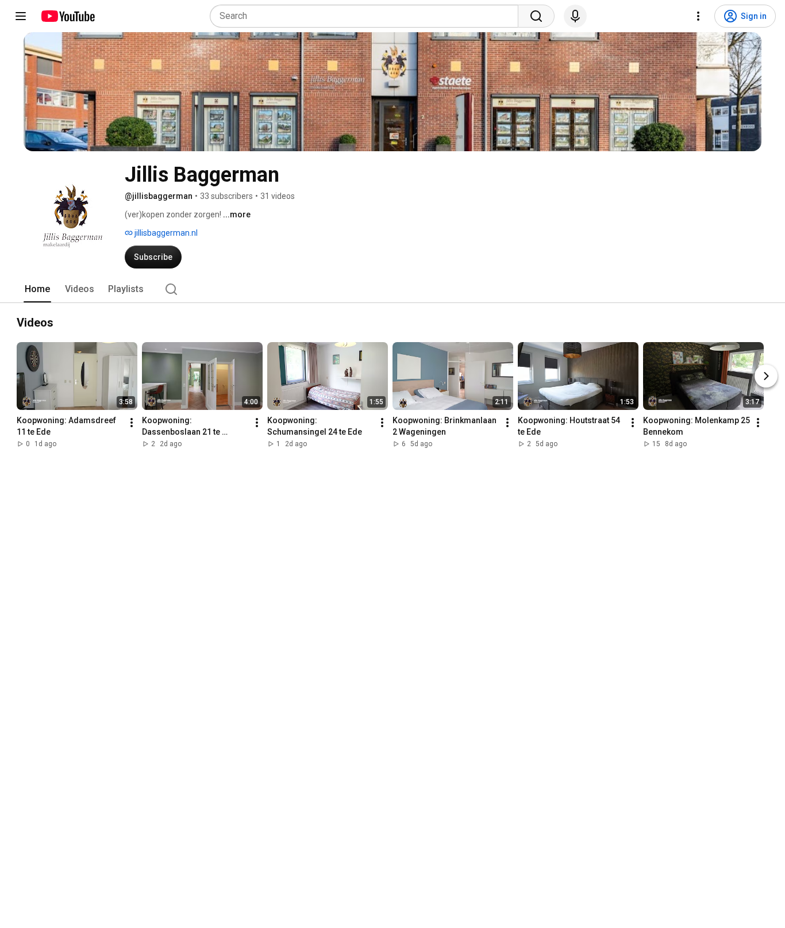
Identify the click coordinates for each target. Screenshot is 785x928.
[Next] (766, 376)
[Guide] (21, 16)
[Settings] (698, 16)
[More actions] (131, 422)
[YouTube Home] (67, 16)
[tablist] (392, 289)
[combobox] (367, 16)
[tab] (37, 289)
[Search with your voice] (575, 16)
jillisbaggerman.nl (165, 232)
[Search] (536, 16)
